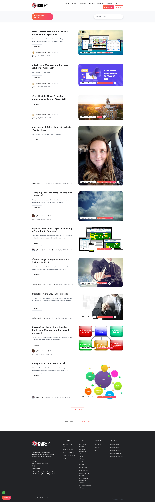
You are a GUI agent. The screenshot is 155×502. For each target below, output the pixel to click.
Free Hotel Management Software (82, 452)
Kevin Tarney (36, 184)
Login (116, 3)
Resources (100, 3)
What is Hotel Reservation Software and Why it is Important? (50, 33)
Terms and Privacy (117, 499)
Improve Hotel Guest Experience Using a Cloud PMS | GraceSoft (52, 230)
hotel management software (105, 52)
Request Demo (108, 7)
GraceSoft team (41, 52)
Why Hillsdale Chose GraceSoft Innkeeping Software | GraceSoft (49, 97)
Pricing (74, 3)
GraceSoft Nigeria (115, 453)
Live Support (98, 444)
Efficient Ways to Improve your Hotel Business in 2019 (51, 261)
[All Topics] (115, 83)
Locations (113, 440)
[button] (122, 3)
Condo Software (83, 470)
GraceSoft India (114, 447)
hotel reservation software (88, 52)
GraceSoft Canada (115, 450)
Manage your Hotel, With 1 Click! (49, 363)
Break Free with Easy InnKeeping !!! (50, 293)
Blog (95, 450)
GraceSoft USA (114, 444)
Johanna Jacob (37, 285)
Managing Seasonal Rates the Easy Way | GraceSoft (52, 194)
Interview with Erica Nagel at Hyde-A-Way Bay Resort (51, 128)
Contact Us (67, 440)
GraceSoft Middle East (116, 456)
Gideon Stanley (41, 216)
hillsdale (99, 117)
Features (92, 3)
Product (67, 3)
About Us (109, 3)
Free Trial (119, 7)
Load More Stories (77, 410)
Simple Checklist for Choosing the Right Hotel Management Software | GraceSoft (50, 330)
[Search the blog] (120, 16)
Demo (64, 458)
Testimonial (83, 3)
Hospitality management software (106, 182)
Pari (38, 250)
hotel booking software (103, 249)
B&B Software (82, 467)
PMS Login (97, 447)
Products (81, 440)
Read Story (37, 46)
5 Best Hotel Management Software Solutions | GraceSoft (50, 66)
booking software (102, 283)
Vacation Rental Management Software (83, 481)
